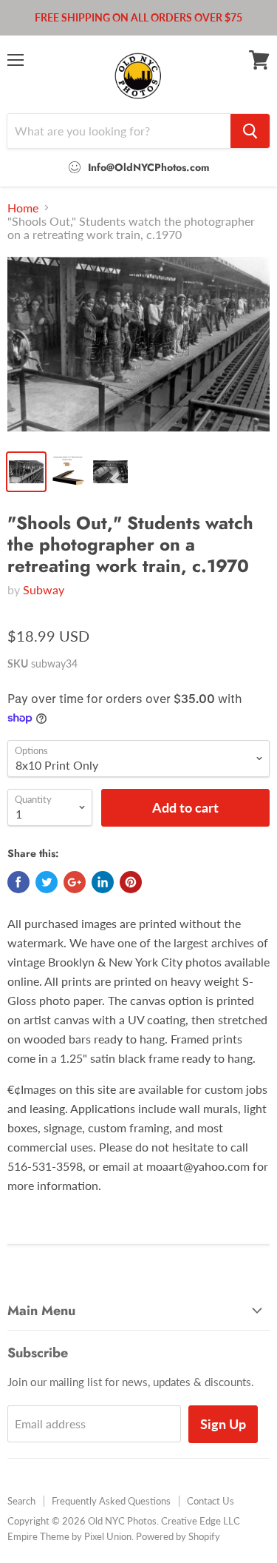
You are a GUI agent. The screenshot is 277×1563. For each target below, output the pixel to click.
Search (21, 1501)
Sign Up (223, 1424)
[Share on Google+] (75, 882)
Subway (43, 589)
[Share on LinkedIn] (103, 882)
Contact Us (210, 1501)
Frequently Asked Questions (111, 1501)
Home (22, 208)
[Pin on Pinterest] (131, 882)
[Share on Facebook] (18, 882)
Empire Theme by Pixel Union (69, 1536)
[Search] (250, 131)
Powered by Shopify (178, 1536)
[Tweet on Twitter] (46, 882)
